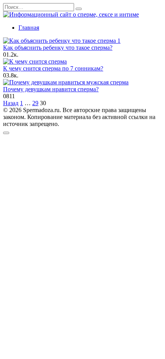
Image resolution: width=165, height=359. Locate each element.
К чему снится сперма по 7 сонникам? (53, 68)
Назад (10, 103)
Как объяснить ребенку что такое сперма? (57, 47)
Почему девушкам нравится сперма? (51, 89)
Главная (28, 27)
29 (35, 103)
